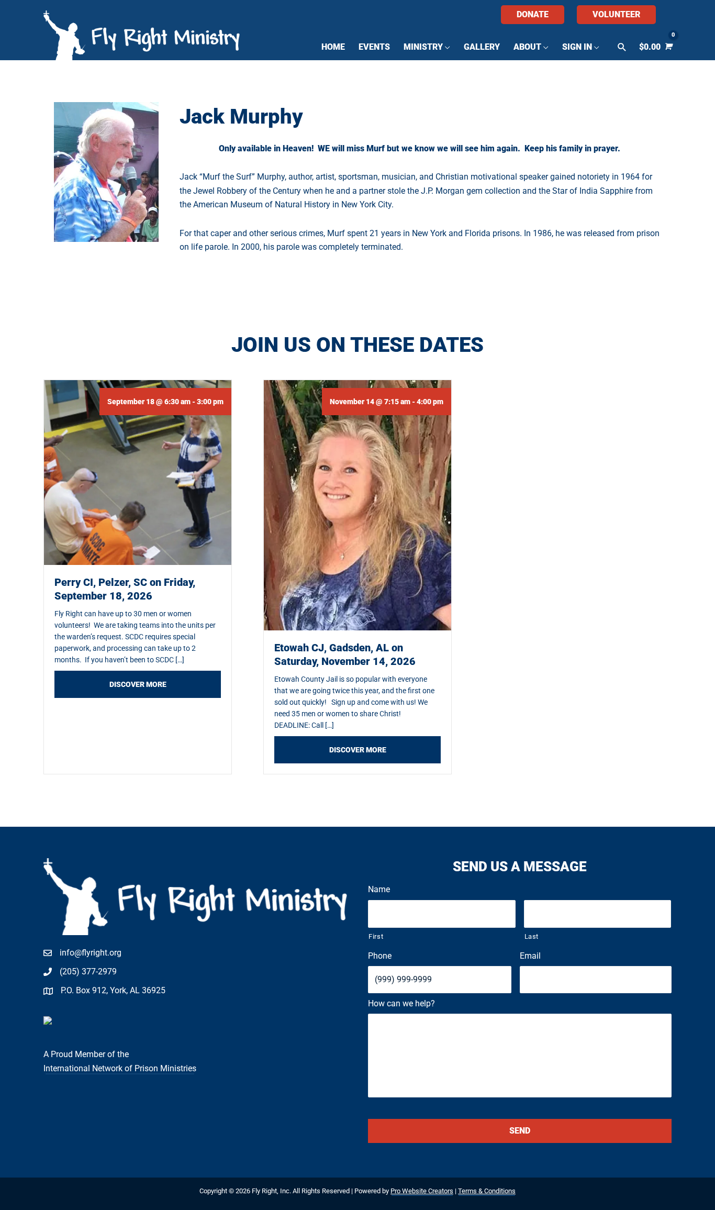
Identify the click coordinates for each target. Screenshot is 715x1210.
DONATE (533, 14)
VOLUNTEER (616, 14)
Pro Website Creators (421, 1191)
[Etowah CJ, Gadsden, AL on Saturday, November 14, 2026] (357, 504)
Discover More (165, 684)
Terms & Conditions (487, 1191)
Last (531, 936)
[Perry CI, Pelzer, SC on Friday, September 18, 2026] (137, 472)
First (375, 936)
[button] (622, 47)
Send (519, 1131)
